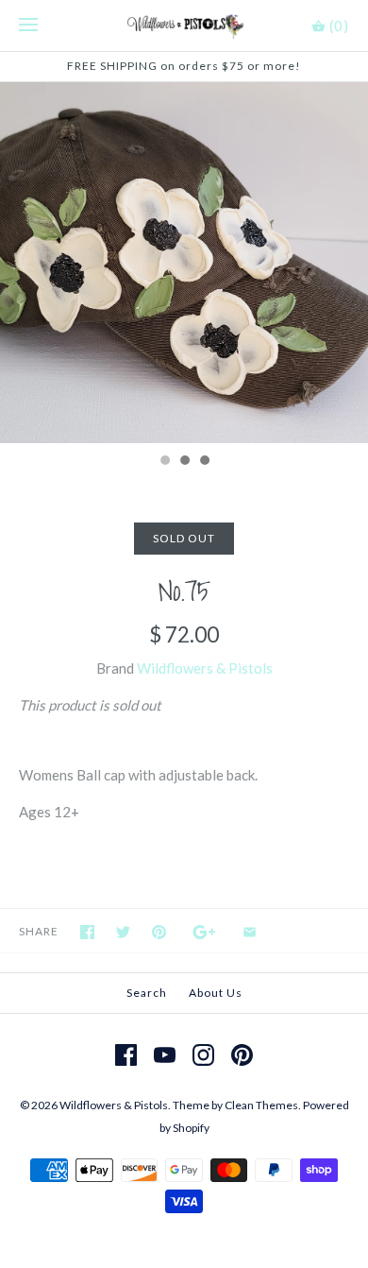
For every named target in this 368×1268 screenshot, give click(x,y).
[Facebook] (126, 1055)
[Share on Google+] (204, 932)
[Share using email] (250, 932)
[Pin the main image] (159, 932)
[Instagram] (203, 1055)
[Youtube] (165, 1055)
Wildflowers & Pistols (205, 668)
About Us (216, 992)
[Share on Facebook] (87, 932)
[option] (184, 262)
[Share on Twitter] (123, 932)
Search (146, 992)
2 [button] (184, 462)
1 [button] (164, 462)
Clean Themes (261, 1105)
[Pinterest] (242, 1055)
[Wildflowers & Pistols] (184, 25)
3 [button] (203, 462)
